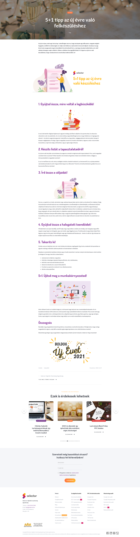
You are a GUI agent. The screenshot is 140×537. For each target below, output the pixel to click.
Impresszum (58, 523)
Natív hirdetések (91, 520)
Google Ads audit (108, 497)
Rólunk (56, 497)
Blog (56, 504)
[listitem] (41, 419)
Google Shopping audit (109, 499)
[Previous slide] (24, 411)
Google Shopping (91, 499)
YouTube (89, 515)
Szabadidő (46, 368)
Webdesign (74, 510)
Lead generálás (75, 504)
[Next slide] (116, 411)
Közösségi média (75, 507)
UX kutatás (74, 517)
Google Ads (90, 497)
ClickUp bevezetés (77, 523)
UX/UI (106, 507)
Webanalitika (74, 520)
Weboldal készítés (75, 512)
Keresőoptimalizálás (76, 497)
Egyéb (70, 12)
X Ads (88, 510)
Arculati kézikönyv (59, 520)
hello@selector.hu (30, 507)
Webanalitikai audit (108, 510)
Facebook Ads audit (109, 502)
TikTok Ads (90, 517)
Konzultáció (61, 515)
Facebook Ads (91, 502)
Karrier (56, 510)
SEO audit (106, 504)
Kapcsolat (57, 512)
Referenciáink (58, 502)
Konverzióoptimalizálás (77, 515)
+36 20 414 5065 (31, 505)
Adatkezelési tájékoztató (61, 517)
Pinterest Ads (91, 512)
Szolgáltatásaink (59, 499)
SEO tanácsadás (76, 499)
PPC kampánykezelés (76, 502)
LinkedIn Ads (90, 507)
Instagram (90, 504)
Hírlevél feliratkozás (60, 507)
